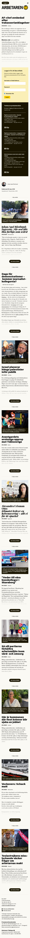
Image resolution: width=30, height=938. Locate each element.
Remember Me (10, 93)
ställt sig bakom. (20, 314)
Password (7, 87)
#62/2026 (4, 234)
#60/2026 (4, 866)
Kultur (9, 445)
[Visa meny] (27, 3)
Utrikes (9, 375)
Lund (24, 295)
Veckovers (10, 789)
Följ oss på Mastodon (8, 908)
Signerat (10, 518)
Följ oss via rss (7, 910)
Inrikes (9, 25)
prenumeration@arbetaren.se (11, 927)
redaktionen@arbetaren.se (8, 905)
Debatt (9, 585)
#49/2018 (4, 25)
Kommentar (11, 234)
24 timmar (13, 305)
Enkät (9, 657)
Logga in (5, 3)
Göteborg (4, 297)
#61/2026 (4, 375)
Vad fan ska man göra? (8, 284)
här (14, 295)
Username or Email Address (11, 80)
